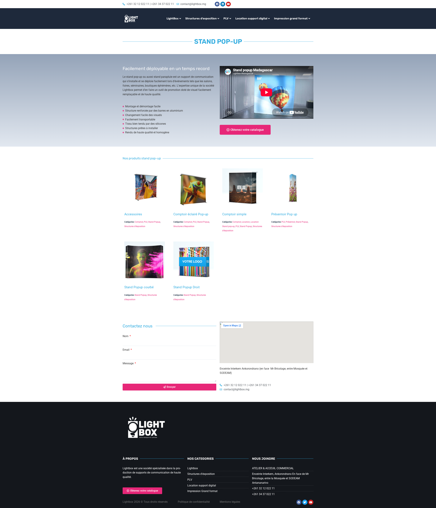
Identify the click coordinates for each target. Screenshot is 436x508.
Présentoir (290, 222)
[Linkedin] (222, 4)
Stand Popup (154, 222)
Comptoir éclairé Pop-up (190, 214)
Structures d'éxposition (134, 226)
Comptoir (139, 222)
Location (246, 222)
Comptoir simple (234, 214)
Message (128, 363)
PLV (226, 18)
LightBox (172, 18)
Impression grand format (291, 18)
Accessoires (133, 214)
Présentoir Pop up (284, 214)
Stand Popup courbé (139, 287)
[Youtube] (228, 4)
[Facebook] (217, 4)
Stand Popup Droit (186, 287)
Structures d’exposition (201, 18)
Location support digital (251, 18)
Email (126, 349)
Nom (126, 336)
